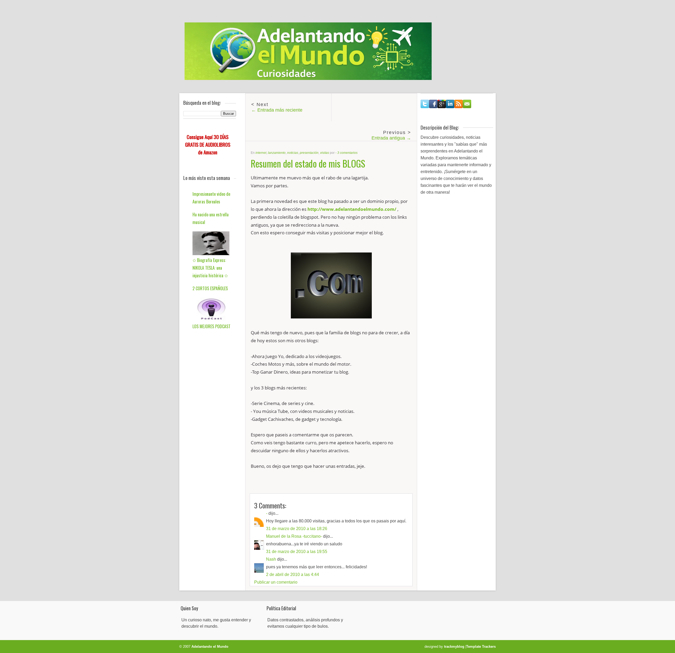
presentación (309, 153)
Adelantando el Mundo (209, 647)
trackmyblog (454, 647)
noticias (292, 153)
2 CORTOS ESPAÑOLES (210, 288)
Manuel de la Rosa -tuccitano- (294, 536)
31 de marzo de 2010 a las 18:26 (296, 528)
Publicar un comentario (275, 582)
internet (260, 153)
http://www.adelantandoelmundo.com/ (351, 209)
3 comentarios (347, 153)
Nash (271, 559)
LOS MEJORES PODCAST (211, 326)
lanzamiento (277, 153)
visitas (324, 153)
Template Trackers (481, 647)
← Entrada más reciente (276, 110)
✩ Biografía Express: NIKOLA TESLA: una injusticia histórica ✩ (210, 268)
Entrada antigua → (391, 138)
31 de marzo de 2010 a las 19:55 (296, 551)
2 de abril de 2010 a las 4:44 (292, 574)
